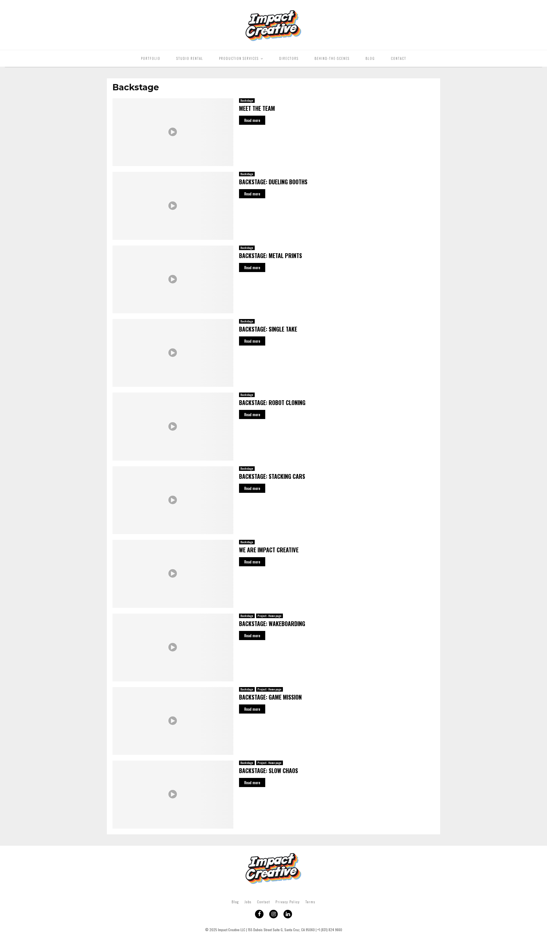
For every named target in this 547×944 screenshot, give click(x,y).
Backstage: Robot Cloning (272, 402)
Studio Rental (189, 58)
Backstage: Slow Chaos (268, 770)
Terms (310, 901)
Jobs (248, 901)
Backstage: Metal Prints (270, 255)
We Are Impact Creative (269, 549)
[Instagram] (273, 914)
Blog (370, 58)
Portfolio (150, 58)
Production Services (239, 58)
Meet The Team (257, 108)
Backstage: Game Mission (270, 697)
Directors (289, 58)
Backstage (246, 100)
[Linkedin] (287, 914)
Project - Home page (269, 616)
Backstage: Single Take (268, 329)
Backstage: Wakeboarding (272, 623)
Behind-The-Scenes (332, 58)
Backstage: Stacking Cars (272, 476)
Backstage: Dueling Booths (273, 181)
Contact (398, 58)
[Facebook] (259, 914)
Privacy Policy (287, 901)
